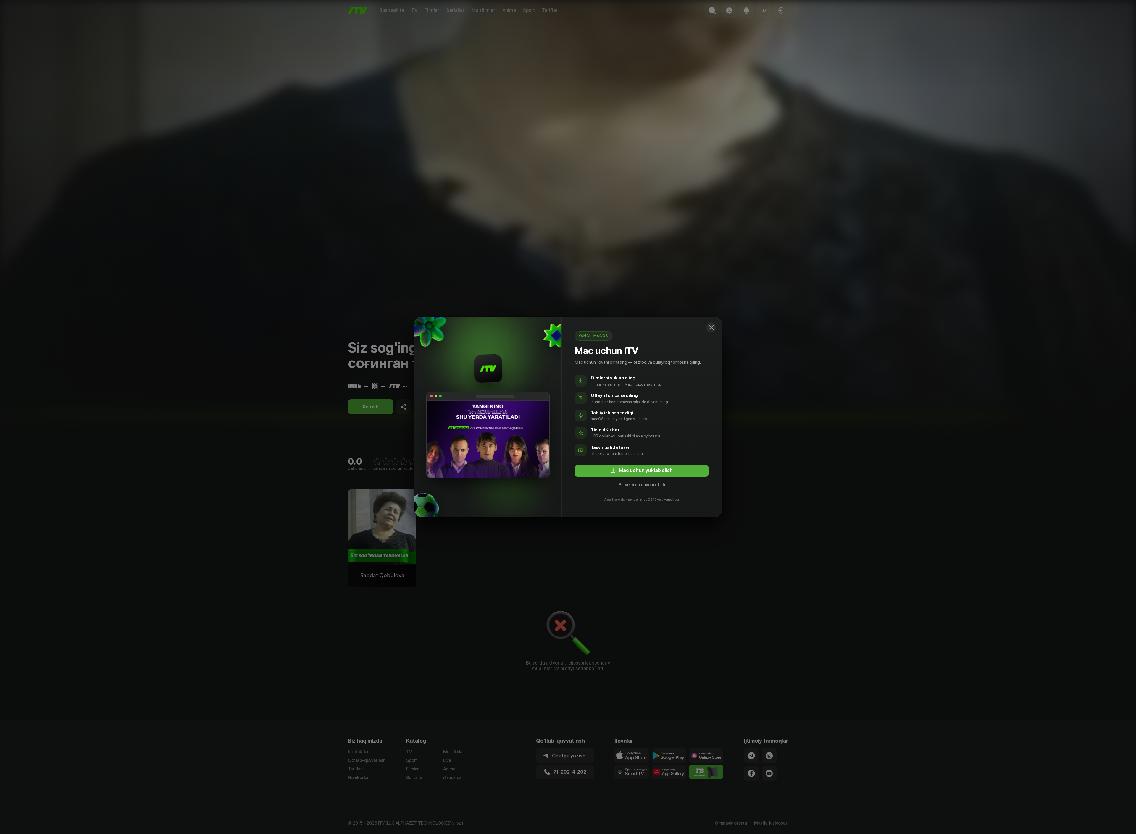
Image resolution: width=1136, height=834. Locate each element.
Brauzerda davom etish (642, 484)
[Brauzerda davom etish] (711, 327)
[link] (642, 471)
